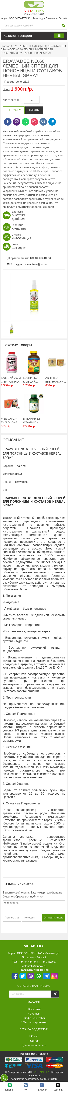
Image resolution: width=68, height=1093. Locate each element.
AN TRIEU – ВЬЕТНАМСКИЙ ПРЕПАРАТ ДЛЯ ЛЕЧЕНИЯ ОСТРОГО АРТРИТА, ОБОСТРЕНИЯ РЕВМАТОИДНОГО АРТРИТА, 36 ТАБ (56, 379)
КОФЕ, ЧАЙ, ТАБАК (34, 1017)
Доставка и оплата (34, 1044)
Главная (5, 46)
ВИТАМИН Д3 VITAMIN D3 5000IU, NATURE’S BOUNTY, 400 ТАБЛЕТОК (31, 420)
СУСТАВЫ (19, 46)
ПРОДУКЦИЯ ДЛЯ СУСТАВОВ (46, 46)
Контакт (34, 1040)
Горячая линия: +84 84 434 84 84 (30, 258)
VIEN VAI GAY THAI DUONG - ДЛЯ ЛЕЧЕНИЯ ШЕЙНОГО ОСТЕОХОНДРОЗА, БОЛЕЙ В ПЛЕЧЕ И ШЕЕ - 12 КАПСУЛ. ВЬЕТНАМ (11, 420)
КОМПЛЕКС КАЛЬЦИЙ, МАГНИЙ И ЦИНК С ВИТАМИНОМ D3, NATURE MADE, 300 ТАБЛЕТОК (31, 379)
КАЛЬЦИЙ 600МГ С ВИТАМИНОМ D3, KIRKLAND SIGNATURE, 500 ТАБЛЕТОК (11, 379)
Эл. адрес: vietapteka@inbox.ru (30, 264)
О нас (34, 1036)
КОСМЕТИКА (34, 1009)
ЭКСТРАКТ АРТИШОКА (34, 1022)
